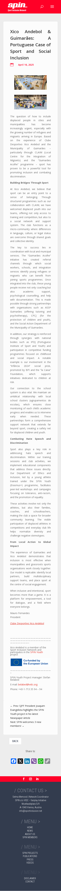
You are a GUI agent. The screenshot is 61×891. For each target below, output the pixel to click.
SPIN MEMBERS (30, 837)
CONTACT (30, 881)
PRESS (30, 859)
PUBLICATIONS (30, 856)
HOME (30, 827)
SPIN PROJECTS (30, 853)
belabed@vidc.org (27, 684)
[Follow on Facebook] (23, 779)
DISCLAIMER (30, 878)
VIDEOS (30, 862)
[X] (20, 761)
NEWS (30, 830)
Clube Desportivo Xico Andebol (27, 623)
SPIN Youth (36, 652)
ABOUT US (30, 834)
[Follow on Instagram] (30, 779)
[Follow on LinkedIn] (37, 779)
